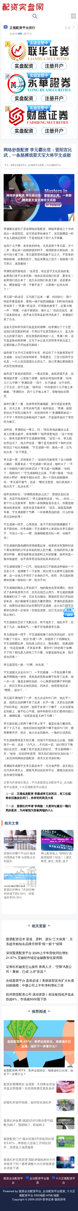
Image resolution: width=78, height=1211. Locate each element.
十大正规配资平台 (65, 1180)
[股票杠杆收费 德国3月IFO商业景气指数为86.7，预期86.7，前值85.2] (65, 1123)
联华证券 (48, 1199)
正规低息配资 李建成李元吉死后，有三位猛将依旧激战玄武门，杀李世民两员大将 (38, 795)
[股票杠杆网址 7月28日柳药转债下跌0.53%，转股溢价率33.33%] (20, 876)
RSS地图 (39, 1195)
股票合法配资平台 (13, 1180)
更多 (68, 27)
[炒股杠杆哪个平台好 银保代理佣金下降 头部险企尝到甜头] (20, 840)
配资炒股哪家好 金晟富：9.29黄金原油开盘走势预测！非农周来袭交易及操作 (29, 1086)
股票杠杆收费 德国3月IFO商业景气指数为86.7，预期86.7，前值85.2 (28, 1122)
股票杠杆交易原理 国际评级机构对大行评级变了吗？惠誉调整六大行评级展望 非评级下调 (29, 1163)
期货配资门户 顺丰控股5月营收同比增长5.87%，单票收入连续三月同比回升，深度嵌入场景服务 (29, 1143)
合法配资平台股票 (39, 1180)
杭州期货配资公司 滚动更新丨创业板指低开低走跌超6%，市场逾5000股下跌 (40, 996)
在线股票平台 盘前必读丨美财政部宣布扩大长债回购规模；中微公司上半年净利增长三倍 (40, 983)
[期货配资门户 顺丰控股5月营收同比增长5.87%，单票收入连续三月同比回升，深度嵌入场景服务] (65, 1143)
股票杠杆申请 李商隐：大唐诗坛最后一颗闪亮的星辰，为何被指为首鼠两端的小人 (38, 808)
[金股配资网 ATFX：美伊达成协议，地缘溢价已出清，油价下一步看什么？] (39, 1043)
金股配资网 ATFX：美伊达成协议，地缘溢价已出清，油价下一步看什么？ (38, 1072)
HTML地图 (52, 1195)
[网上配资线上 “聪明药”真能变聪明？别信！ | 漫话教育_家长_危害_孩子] (57, 840)
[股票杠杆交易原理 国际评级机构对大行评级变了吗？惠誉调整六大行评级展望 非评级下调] (65, 1163)
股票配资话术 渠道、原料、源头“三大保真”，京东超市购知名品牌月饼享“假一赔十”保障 (39, 941)
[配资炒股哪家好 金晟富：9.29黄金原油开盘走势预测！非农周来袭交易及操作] (65, 1087)
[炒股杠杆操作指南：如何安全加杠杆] (65, 1105)
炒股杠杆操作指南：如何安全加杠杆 (28, 1102)
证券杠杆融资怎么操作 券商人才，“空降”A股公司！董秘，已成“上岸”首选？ (39, 969)
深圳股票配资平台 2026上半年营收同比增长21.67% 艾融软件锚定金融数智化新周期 (37, 955)
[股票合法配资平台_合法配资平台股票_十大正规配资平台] (23, 7)
